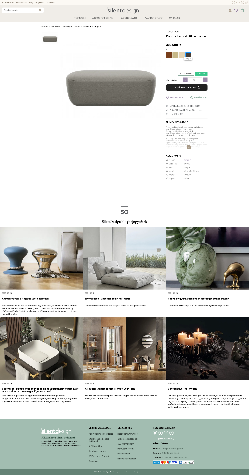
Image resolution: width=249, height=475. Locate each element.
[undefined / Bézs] (182, 55)
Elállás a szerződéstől (99, 456)
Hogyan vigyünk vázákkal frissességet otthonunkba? (198, 299)
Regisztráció (21, 2)
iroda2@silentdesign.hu (171, 448)
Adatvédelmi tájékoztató (101, 433)
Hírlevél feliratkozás (126, 458)
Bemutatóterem (125, 448)
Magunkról (40, 2)
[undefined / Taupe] (188, 55)
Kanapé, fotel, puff (92, 26)
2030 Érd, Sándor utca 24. (175, 457)
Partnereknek (123, 453)
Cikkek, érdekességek (127, 439)
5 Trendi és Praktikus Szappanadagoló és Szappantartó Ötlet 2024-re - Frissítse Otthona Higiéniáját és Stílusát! (40, 390)
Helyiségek (68, 26)
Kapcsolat (51, 2)
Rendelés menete (97, 451)
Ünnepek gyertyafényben (182, 389)
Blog (31, 2)
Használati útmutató (127, 433)
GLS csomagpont (125, 443)
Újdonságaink (128, 17)
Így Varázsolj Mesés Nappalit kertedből (107, 299)
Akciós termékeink (102, 17)
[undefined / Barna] (169, 55)
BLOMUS (187, 160)
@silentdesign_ (166, 438)
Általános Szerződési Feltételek (99, 440)
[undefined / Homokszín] (175, 55)
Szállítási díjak (95, 446)
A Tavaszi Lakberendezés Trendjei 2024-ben (110, 389)
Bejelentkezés (8, 2)
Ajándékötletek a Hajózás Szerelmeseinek (25, 299)
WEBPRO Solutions (149, 472)
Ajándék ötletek (154, 17)
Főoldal (45, 26)
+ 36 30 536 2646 (170, 453)
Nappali (78, 26)
